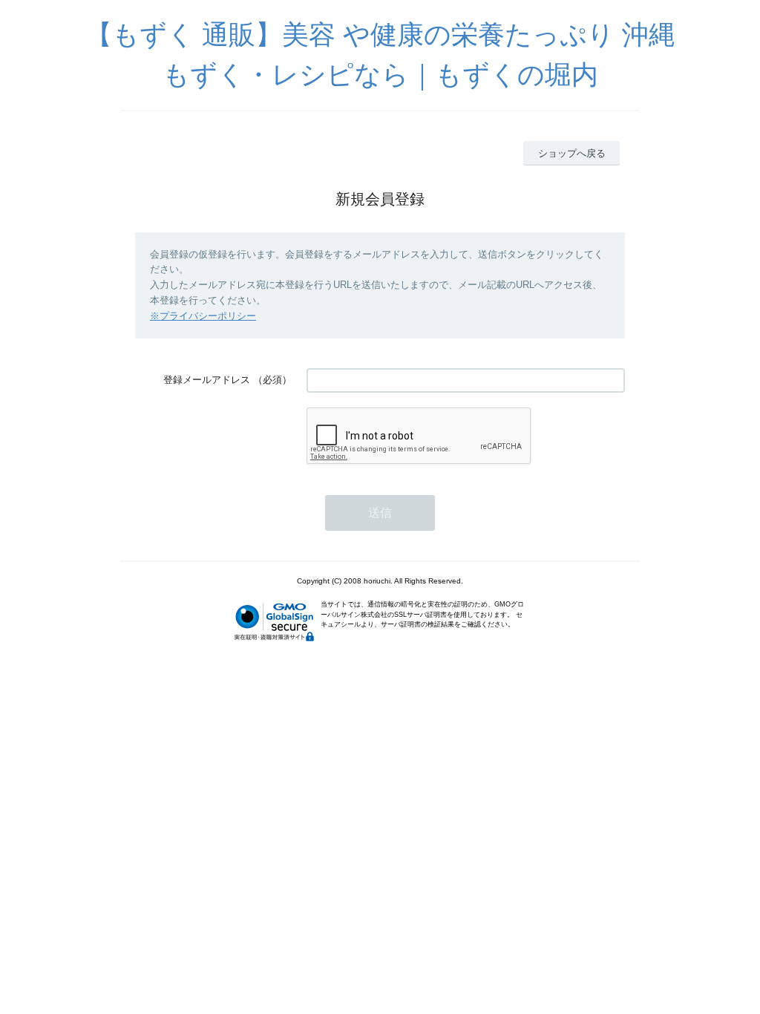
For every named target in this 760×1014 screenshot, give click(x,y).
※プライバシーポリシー (203, 315)
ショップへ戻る (572, 153)
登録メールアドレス (206, 379)
